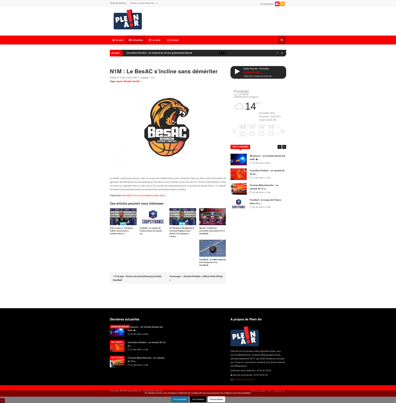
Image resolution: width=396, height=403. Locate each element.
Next (284, 147)
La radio (156, 40)
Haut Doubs (117, 358)
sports (119, 81)
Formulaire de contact (243, 379)
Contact (174, 40)
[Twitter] (282, 53)
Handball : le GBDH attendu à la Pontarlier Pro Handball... (212, 262)
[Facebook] (277, 53)
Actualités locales (150, 195)
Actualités (127, 195)
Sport (163, 195)
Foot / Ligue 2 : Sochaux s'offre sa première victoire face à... (121, 231)
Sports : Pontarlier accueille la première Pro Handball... (212, 231)
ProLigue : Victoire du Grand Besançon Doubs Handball (137, 278)
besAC (136, 81)
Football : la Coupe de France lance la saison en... (151, 231)
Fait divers (116, 342)
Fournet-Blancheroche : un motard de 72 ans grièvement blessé (161, 52)
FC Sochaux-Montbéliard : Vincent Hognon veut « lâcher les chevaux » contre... (182, 232)
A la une (137, 195)
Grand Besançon (120, 327)
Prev (280, 147)
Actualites (137, 40)
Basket (127, 81)
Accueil (119, 40)
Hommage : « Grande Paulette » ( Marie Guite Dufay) (196, 276)
